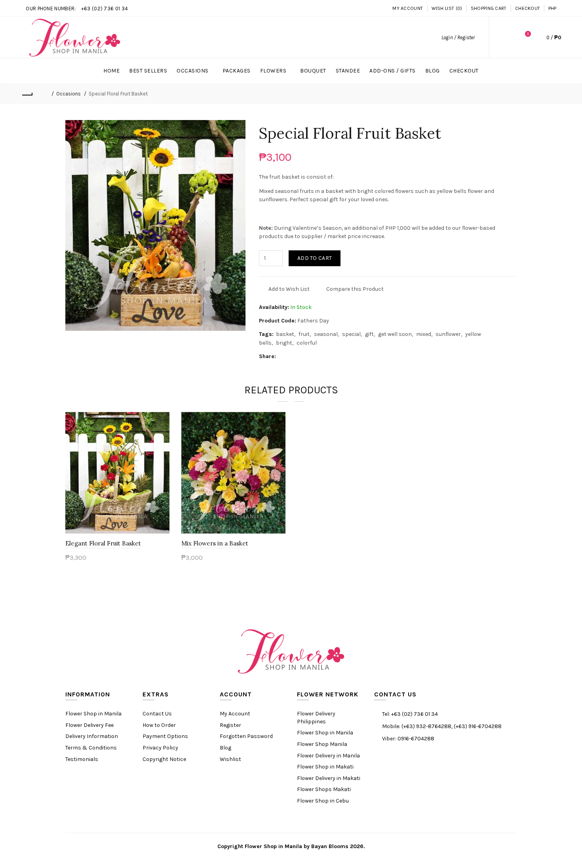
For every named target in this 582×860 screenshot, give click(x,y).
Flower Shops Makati (324, 789)
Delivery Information (91, 736)
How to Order (159, 725)
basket (285, 334)
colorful (307, 342)
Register (230, 725)
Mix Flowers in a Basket (214, 543)
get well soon (395, 334)
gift (369, 334)
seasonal (326, 334)
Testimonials (81, 759)
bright (284, 342)
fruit (304, 334)
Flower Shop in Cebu (323, 800)
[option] (117, 492)
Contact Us (157, 713)
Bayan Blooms (329, 846)
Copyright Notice (164, 759)
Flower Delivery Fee (89, 725)
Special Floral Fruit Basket (118, 94)
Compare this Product (355, 289)
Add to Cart (314, 258)
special (351, 334)
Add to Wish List (289, 289)
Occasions (68, 94)
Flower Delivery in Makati (328, 778)
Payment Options (165, 736)
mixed (423, 334)
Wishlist (230, 759)
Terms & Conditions (91, 747)
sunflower (448, 334)
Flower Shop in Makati (325, 766)
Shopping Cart (489, 8)
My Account (407, 8)
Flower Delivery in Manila (328, 755)
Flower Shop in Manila (93, 713)
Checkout (527, 8)
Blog (225, 747)
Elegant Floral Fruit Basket (103, 543)
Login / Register (458, 37)
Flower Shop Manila (322, 744)
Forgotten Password (246, 736)
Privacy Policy (160, 747)
